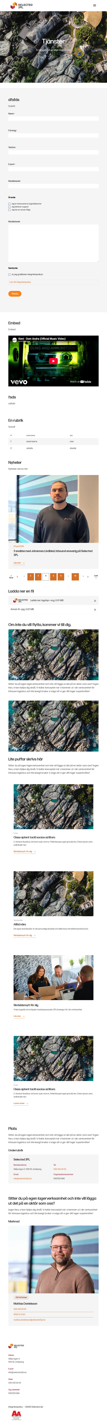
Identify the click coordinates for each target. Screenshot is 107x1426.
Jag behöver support (20, 207)
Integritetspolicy (15, 1407)
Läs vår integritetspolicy (20, 282)
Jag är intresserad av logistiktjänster (26, 204)
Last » (96, 577)
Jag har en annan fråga (20, 210)
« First (11, 577)
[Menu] (95, 5)
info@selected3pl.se (23, 1178)
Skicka (15, 294)
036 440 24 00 (60, 1169)
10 (75, 576)
